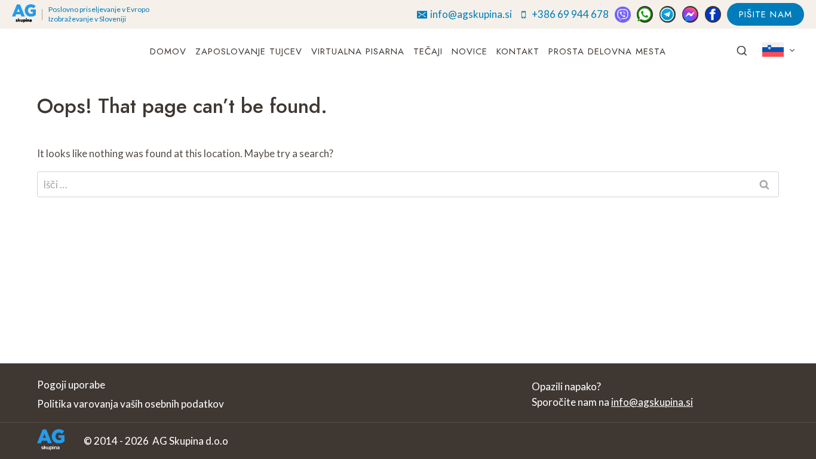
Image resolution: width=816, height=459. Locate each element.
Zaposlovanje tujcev (248, 51)
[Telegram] (667, 14)
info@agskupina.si (652, 402)
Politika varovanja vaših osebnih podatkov (130, 403)
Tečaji (428, 51)
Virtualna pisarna (357, 51)
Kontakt (517, 51)
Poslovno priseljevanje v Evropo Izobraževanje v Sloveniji (98, 14)
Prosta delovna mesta (607, 51)
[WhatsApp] (645, 14)
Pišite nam (765, 14)
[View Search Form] (742, 51)
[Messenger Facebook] (690, 14)
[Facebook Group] (713, 14)
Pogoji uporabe (71, 384)
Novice (469, 51)
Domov (168, 51)
